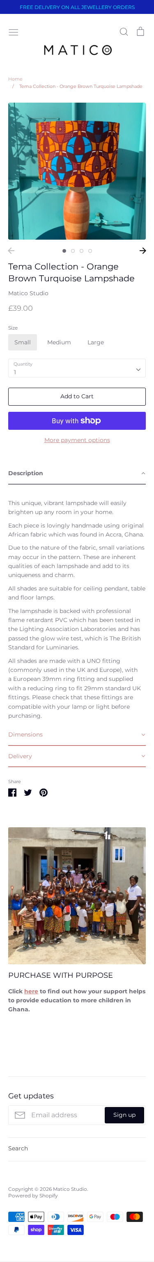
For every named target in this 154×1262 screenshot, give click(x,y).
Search (18, 1148)
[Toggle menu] (13, 31)
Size (13, 328)
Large (95, 342)
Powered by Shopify (33, 1195)
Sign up (124, 1114)
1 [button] (64, 251)
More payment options (77, 440)
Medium (59, 342)
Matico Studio (28, 293)
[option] (77, 171)
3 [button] (81, 251)
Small (22, 342)
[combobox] (77, 368)
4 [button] (90, 251)
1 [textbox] (15, 372)
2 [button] (73, 251)
